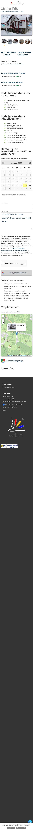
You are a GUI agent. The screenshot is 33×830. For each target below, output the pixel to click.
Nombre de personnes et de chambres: (13, 194)
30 (30, 185)
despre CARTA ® (8, 396)
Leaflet (10, 355)
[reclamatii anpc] (9, 448)
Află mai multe (21, 828)
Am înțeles (11, 828)
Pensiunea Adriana (8, 387)
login (4, 410)
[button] (16, 333)
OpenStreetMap (22, 355)
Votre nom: (4, 203)
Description (11, 52)
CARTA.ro (6, 393)
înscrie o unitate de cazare (13, 404)
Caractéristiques (24, 52)
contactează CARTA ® (10, 407)
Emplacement (22, 55)
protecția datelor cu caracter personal (14, 402)
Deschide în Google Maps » (14, 361)
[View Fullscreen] (3, 316)
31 (4, 188)
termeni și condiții (8, 399)
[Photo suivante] (29, 26)
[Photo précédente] (3, 26)
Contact (7, 55)
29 (26, 185)
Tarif (3, 52)
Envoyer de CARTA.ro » (18, 273)
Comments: (4, 211)
